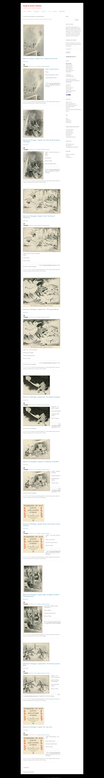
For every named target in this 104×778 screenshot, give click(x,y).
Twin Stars (68, 89)
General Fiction (68, 66)
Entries (68, 119)
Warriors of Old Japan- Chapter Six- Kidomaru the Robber (41, 461)
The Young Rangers (69, 70)
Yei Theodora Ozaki (30, 103)
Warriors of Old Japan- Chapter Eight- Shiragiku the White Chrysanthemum (41, 595)
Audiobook (51, 101)
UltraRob (44, 103)
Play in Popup (43, 66)
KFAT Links (55, 11)
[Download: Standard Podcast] (25, 66)
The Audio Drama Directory (71, 136)
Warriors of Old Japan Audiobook (38, 101)
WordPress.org (68, 122)
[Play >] (24, 65)
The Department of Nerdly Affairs (72, 147)
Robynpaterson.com (71, 103)
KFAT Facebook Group (70, 144)
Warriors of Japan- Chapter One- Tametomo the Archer (40, 58)
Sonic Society (68, 135)
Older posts (26, 767)
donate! (48, 86)
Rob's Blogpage (69, 145)
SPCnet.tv (67, 155)
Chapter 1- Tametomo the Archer (51, 69)
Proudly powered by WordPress (28, 771)
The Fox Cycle (68, 68)
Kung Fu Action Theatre (32, 6)
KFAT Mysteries (68, 67)
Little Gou (67, 86)
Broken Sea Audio (69, 131)
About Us (29, 11)
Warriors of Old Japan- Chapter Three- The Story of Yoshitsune (39, 216)
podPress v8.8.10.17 (56, 777)
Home (24, 11)
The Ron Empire (69, 157)
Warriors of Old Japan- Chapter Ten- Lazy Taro (37, 727)
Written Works (62, 11)
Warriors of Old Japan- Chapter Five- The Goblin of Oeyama (41, 397)
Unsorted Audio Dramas (70, 90)
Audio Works (36, 11)
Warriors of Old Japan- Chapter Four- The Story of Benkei (41, 309)
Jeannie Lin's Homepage (70, 154)
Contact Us (44, 11)
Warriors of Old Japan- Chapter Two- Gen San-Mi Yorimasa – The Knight (42, 140)
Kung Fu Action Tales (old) (70, 79)
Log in (67, 118)
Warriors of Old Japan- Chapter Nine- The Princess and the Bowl (41, 664)
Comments (68, 121)
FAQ (49, 11)
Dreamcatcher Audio (69, 132)
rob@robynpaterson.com (72, 105)
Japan (54, 101)
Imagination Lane (69, 134)
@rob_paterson (71, 106)
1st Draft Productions (70, 129)
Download (47, 66)
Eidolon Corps (68, 64)
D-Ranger (67, 84)
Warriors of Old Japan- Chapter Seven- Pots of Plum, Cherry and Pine (41, 524)
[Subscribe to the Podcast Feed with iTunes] (68, 95)
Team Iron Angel (69, 87)
